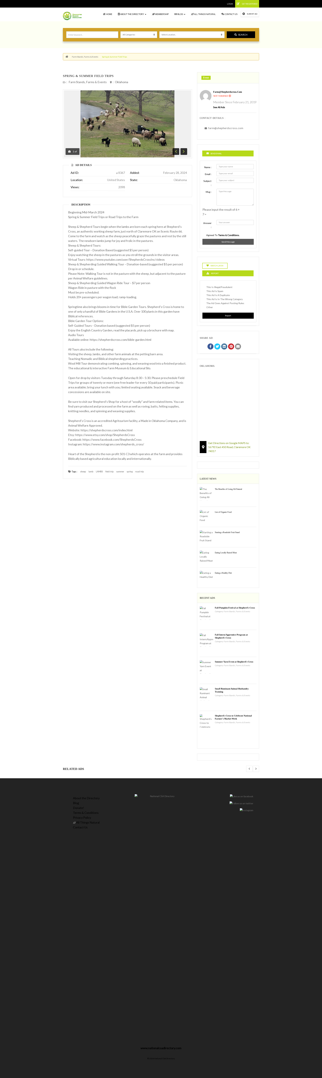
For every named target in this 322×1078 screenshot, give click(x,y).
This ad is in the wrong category (224, 299)
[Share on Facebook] (210, 346)
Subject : (207, 183)
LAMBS (99, 471)
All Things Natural (205, 14)
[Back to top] (311, 1057)
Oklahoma (121, 82)
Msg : (208, 191)
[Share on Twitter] (217, 346)
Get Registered (249, 4)
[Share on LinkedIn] (224, 346)
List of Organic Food (223, 512)
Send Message (228, 242)
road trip (139, 471)
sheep (83, 471)
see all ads (219, 107)
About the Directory (132, 14)
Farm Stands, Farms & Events (85, 56)
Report (228, 315)
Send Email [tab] (216, 153)
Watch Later (216, 265)
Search (242, 34)
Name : (207, 167)
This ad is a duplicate (218, 295)
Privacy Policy (82, 817)
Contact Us (230, 14)
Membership (162, 14)
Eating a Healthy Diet (223, 573)
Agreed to (222, 235)
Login (230, 4)
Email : (208, 174)
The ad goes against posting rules (225, 303)
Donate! (78, 808)
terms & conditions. (228, 235)
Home (109, 14)
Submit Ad (252, 14)
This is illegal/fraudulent (219, 287)
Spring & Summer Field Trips (88, 76)
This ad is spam (214, 291)
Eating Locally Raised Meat (226, 552)
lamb (91, 471)
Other (209, 307)
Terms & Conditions (86, 812)
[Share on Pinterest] (231, 346)
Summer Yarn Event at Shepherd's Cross (234, 661)
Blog (180, 14)
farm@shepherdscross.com (227, 92)
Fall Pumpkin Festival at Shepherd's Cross (235, 607)
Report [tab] (215, 273)
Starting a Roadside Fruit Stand (227, 532)
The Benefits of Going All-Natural (228, 489)
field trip (109, 471)
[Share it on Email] (238, 346)
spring (130, 471)
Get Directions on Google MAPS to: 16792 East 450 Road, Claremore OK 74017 (229, 447)
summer (120, 471)
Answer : (207, 225)
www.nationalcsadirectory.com (161, 1048)
